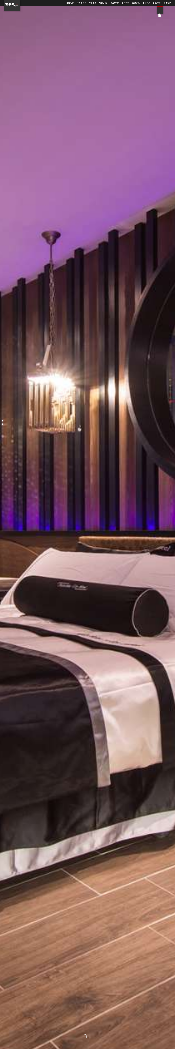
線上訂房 (146, 3)
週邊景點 (136, 3)
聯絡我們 (167, 3)
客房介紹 (103, 3)
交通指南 (125, 3)
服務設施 (115, 3)
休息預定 (157, 3)
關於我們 (70, 3)
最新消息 (81, 3)
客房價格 (92, 3)
